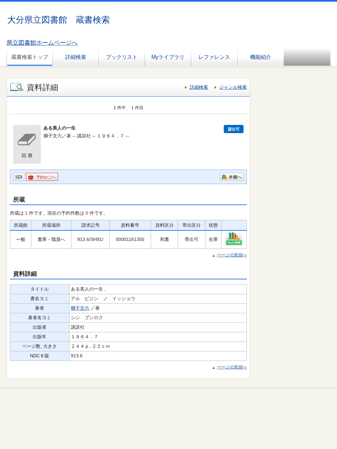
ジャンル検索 (233, 87)
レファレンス (214, 57)
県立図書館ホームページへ (42, 42)
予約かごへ (46, 177)
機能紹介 (260, 57)
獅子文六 (80, 308)
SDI (18, 177)
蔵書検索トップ (29, 57)
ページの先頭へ (232, 254)
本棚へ (235, 177)
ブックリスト (122, 57)
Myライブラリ (168, 57)
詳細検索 (75, 57)
